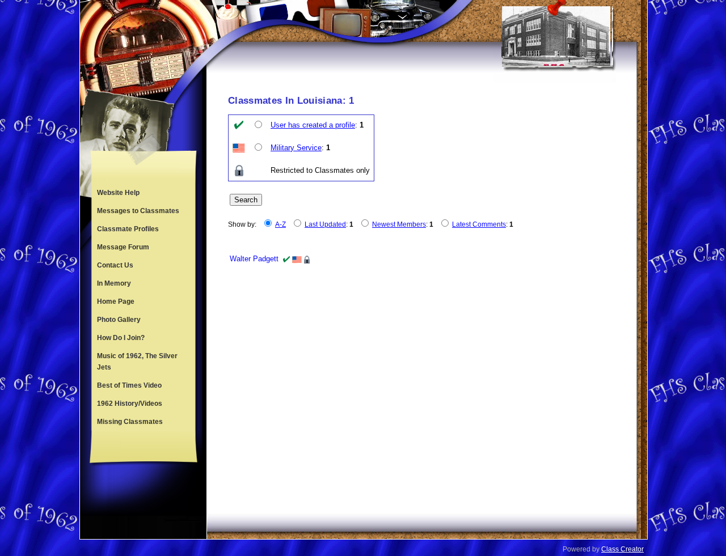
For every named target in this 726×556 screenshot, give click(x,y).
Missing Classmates (130, 422)
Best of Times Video (129, 385)
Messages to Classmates (138, 211)
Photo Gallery (119, 320)
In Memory (114, 283)
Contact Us (115, 265)
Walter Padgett (254, 258)
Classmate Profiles (128, 229)
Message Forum (123, 247)
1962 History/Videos (129, 404)
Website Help (118, 193)
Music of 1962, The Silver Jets (137, 361)
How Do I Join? (121, 338)
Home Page (115, 301)
